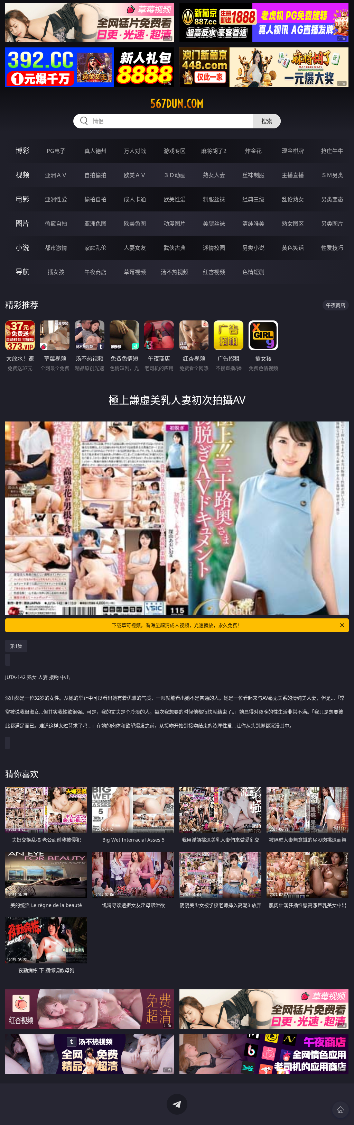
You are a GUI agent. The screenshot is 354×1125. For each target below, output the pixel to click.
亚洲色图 (95, 223)
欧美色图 (135, 223)
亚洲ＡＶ (56, 175)
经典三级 (253, 199)
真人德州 (95, 151)
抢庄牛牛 (332, 151)
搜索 (266, 121)
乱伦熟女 (293, 199)
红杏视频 (214, 272)
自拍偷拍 (95, 175)
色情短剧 (253, 272)
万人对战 (135, 151)
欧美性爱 (175, 199)
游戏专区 (175, 151)
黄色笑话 (293, 248)
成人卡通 (135, 199)
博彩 (22, 150)
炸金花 (253, 151)
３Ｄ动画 (175, 175)
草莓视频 (135, 272)
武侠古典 (175, 248)
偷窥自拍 (56, 223)
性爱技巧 (332, 248)
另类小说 (253, 248)
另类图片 (332, 223)
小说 (22, 247)
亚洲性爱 (56, 199)
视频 (22, 175)
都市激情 (56, 248)
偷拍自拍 (95, 199)
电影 (22, 199)
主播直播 (293, 175)
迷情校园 (214, 248)
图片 (22, 223)
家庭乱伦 (95, 248)
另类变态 (332, 199)
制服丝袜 (214, 199)
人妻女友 (135, 248)
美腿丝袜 (214, 223)
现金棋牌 (293, 151)
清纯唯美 (253, 223)
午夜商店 (95, 272)
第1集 (16, 646)
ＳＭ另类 (332, 175)
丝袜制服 (253, 175)
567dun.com (177, 103)
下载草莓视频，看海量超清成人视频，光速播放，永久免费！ (177, 625)
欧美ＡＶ (135, 175)
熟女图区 (293, 223)
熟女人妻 (214, 175)
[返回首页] (340, 1109)
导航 (22, 271)
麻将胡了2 (213, 151)
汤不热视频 (174, 272)
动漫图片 (175, 223)
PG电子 (56, 151)
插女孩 (56, 272)
